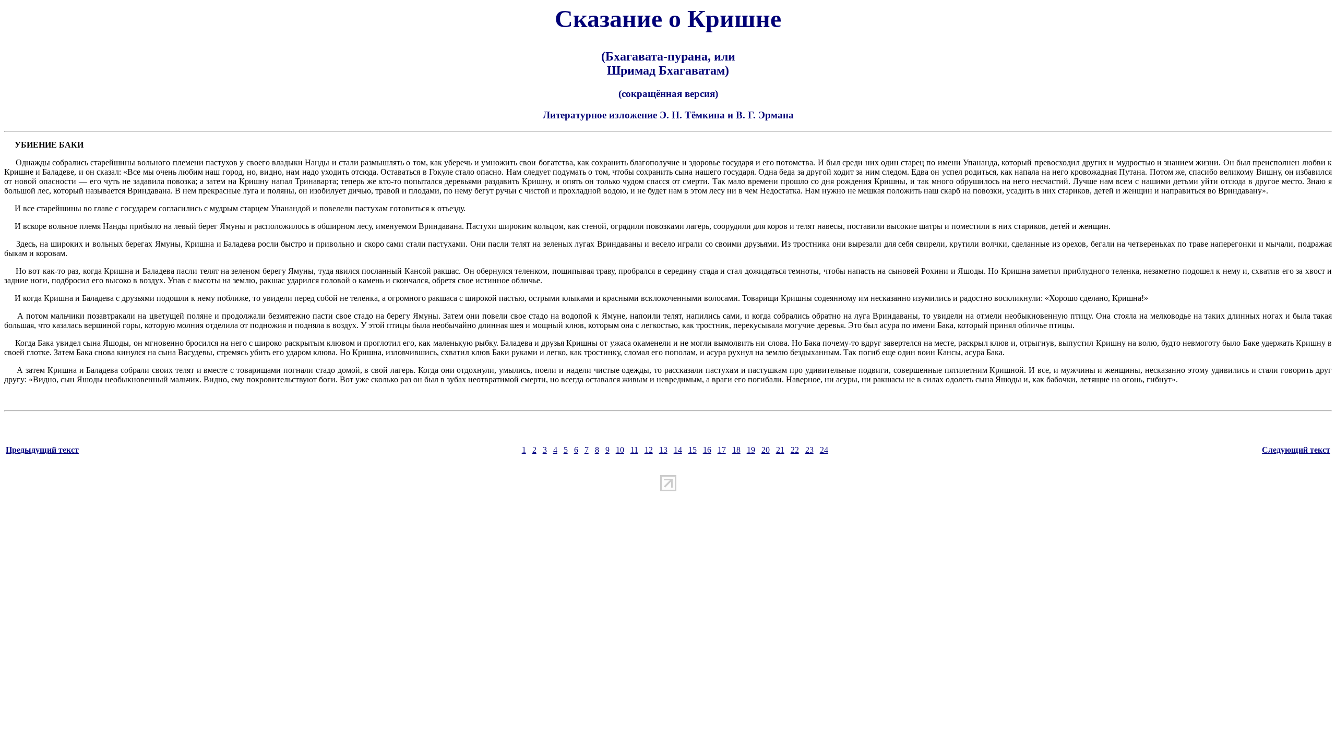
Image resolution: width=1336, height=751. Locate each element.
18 (736, 449)
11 (634, 449)
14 (678, 449)
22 (795, 449)
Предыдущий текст (42, 449)
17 (722, 449)
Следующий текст (1296, 449)
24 (824, 449)
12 (649, 449)
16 (707, 449)
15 (692, 449)
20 (765, 449)
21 (780, 449)
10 (620, 449)
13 (663, 449)
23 (809, 449)
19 (751, 449)
